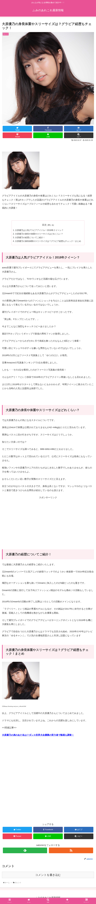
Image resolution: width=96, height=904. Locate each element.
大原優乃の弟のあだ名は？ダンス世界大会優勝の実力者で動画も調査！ (38, 735)
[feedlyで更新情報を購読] (25, 850)
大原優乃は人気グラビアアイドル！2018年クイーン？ (39, 230)
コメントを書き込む (48, 874)
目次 (44, 225)
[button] (89, 479)
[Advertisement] (48, 517)
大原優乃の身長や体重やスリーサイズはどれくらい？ (39, 234)
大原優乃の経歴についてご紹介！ (30, 237)
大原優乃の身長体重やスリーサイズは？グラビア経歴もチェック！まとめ (48, 241)
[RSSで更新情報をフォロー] (71, 850)
